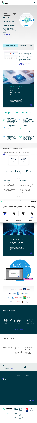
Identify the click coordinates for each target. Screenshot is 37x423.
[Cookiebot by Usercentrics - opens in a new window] (32, 202)
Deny (7, 220)
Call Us (15, 417)
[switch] (14, 214)
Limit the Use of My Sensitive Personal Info (20, 410)
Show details (32, 217)
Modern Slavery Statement (15, 412)
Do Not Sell (16, 419)
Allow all (30, 220)
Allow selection (18, 220)
